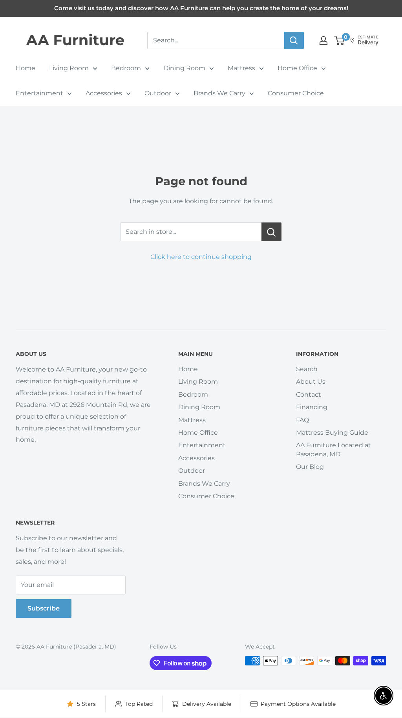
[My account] (323, 40)
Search (307, 369)
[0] (339, 40)
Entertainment (39, 93)
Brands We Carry (219, 93)
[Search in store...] (271, 231)
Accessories (104, 93)
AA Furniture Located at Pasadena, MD (333, 449)
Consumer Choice (296, 93)
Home (25, 68)
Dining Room (184, 68)
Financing (311, 407)
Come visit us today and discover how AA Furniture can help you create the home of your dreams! (201, 8)
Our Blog (310, 466)
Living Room (69, 68)
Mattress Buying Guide (332, 432)
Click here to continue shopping (201, 257)
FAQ (302, 420)
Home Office (297, 68)
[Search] (294, 40)
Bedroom (126, 68)
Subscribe (43, 608)
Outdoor (157, 93)
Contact (308, 394)
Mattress (241, 68)
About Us (310, 381)
